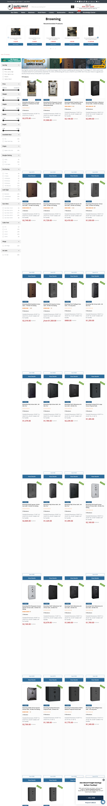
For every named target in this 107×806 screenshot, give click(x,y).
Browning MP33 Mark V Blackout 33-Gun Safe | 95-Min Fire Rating (95, 103)
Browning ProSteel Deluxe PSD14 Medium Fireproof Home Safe (73, 708)
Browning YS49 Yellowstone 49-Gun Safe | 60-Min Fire (73, 405)
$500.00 (5, 88)
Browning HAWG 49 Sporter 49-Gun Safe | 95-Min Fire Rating (73, 204)
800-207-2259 (88, 6)
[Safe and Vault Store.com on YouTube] (77, 1)
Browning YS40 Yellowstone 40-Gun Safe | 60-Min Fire (73, 606)
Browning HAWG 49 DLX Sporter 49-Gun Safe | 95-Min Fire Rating (31, 708)
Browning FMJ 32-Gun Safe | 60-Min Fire (73, 505)
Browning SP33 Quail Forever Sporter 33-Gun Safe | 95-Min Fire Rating (95, 506)
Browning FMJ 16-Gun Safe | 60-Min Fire (94, 304)
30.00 (4, 108)
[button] (103, 802)
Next (98, 38)
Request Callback (90, 802)
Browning (7, 54)
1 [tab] (51, 48)
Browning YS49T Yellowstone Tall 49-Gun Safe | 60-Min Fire (52, 606)
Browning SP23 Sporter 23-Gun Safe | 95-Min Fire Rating (52, 304)
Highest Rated (8, 79)
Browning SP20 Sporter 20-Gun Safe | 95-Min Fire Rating (52, 204)
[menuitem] (15, 12)
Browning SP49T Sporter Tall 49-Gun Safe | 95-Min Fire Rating (31, 505)
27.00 (17, 128)
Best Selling (8, 69)
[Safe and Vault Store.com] (18, 7)
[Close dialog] (103, 780)
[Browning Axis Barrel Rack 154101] (15, 31)
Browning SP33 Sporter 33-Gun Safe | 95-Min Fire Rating (94, 204)
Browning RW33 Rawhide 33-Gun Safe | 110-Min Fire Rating (31, 304)
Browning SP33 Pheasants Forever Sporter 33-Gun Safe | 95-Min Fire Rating (31, 607)
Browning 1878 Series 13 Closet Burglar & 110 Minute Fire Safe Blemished (30, 103)
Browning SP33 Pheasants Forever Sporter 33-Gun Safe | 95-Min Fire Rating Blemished (53, 103)
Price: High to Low (9, 74)
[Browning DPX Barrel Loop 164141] (34, 31)
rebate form (31, 72)
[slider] (3, 90)
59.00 (17, 118)
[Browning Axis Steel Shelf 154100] (72, 31)
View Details (31, 176)
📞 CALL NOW (90, 798)
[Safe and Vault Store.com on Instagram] (79, 1)
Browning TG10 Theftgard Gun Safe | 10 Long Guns (73, 304)
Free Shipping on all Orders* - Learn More (18, 1)
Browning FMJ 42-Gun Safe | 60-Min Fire (52, 405)
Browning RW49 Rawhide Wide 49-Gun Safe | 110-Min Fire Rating (31, 204)
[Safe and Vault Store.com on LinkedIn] (82, 1)
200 (3, 98)
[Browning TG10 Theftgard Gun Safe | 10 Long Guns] (53, 31)
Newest (6, 76)
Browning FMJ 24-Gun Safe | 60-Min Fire (31, 405)
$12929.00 (16, 87)
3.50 (4, 128)
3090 (18, 98)
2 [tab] (53, 48)
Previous (8, 38)
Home (2, 54)
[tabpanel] (15, 36)
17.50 (4, 118)
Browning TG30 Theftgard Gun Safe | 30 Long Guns (94, 708)
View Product (15, 44)
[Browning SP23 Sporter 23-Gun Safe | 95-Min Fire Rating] (91, 31)
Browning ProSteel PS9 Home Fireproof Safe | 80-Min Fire (51, 708)
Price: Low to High (9, 72)
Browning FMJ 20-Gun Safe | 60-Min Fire (52, 505)
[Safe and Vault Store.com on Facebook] (75, 1)
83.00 (17, 108)
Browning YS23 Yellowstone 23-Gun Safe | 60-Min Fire (94, 606)
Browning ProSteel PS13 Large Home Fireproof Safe (94, 405)
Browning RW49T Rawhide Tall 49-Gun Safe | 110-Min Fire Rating (74, 103)
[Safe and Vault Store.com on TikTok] (84, 1)
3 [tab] (55, 48)
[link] (11, 139)
